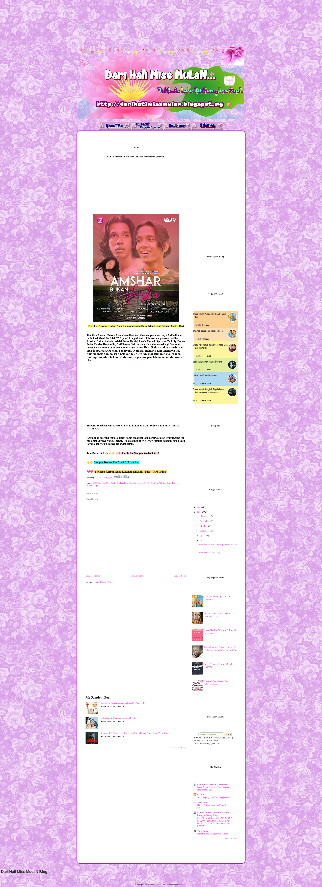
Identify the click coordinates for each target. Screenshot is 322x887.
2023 (199, 507)
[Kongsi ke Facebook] (125, 476)
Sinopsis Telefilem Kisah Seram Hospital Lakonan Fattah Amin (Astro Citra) (135, 733)
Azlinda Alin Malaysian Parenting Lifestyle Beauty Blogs (213, 814)
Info (103, 483)
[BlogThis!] (118, 476)
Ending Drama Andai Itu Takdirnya (207, 361)
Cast (99, 483)
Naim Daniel (111, 483)
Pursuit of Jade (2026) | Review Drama (212, 834)
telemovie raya (92, 486)
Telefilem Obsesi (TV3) (209, 552)
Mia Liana (202, 802)
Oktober (204, 526)
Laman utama (137, 575)
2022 (95, 483)
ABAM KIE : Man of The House (212, 784)
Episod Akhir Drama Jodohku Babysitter (119, 718)
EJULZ (200, 794)
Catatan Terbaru (93, 575)
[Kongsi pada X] (121, 476)
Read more (206, 325)
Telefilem (154, 483)
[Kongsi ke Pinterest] (128, 476)
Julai (202, 540)
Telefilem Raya (165, 483)
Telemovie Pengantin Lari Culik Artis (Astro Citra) (123, 703)
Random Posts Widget (178, 748)
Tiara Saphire (203, 831)
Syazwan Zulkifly (143, 483)
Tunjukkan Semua (231, 838)
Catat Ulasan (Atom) (104, 582)
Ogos (202, 535)
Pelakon (120, 483)
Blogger (183, 885)
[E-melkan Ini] (115, 476)
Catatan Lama (180, 575)
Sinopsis (132, 483)
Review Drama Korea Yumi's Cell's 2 (208, 331)
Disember (204, 516)
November (205, 521)
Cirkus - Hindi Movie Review (205, 375)
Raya (126, 483)
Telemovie (176, 483)
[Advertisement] (100, 23)
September (205, 531)
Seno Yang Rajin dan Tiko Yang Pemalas (213, 797)
